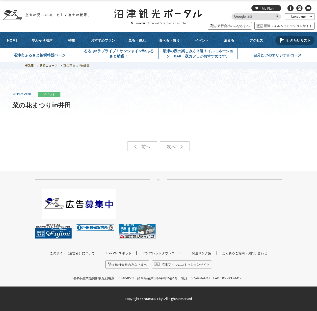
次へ (172, 146)
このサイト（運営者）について (72, 253)
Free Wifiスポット (119, 253)
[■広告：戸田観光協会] (95, 227)
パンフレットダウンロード (161, 253)
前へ (144, 146)
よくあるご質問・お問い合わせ (244, 253)
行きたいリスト (299, 40)
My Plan (268, 8)
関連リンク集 (201, 253)
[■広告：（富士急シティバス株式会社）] (137, 230)
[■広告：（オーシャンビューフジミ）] (53, 230)
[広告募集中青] (79, 203)
